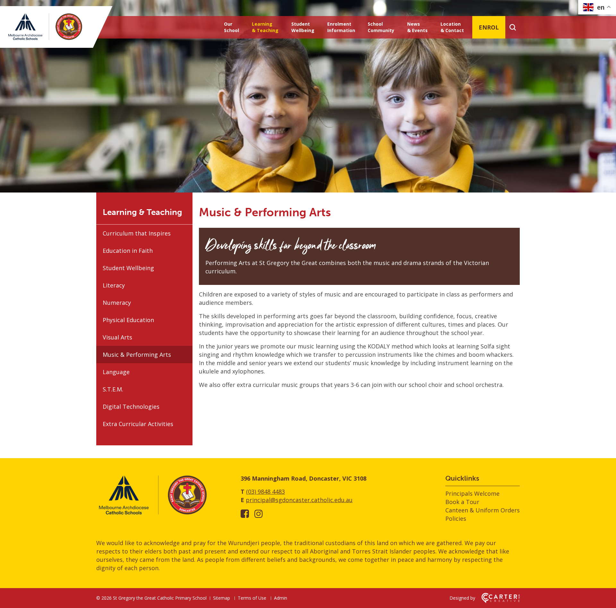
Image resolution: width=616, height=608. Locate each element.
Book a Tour (462, 502)
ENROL (489, 27)
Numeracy (117, 302)
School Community (381, 27)
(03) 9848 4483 (265, 491)
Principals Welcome (472, 493)
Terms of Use (252, 598)
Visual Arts (117, 337)
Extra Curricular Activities (138, 424)
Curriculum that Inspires (137, 233)
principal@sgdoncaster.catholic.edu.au (299, 500)
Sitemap (221, 598)
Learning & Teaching (265, 27)
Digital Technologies (131, 406)
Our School (231, 27)
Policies (455, 518)
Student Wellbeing (302, 27)
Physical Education (128, 320)
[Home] (152, 514)
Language (116, 372)
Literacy (114, 285)
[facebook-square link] (245, 513)
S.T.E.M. (113, 389)
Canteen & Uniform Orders (482, 510)
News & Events (417, 27)
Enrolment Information (341, 27)
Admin (280, 598)
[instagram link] (258, 513)
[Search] (512, 27)
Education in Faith (128, 250)
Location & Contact (452, 27)
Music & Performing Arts (137, 354)
